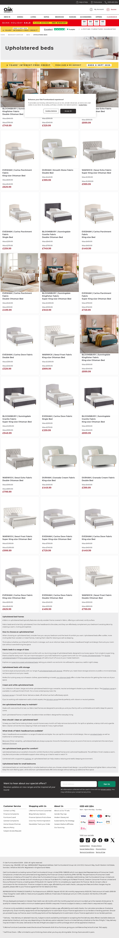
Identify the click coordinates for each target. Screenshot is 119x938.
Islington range (52, 699)
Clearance (112, 17)
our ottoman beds (63, 677)
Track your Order (44, 824)
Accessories (85, 17)
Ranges (72, 17)
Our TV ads (65, 810)
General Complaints (11, 821)
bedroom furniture (9, 743)
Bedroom (59, 17)
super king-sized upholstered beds (25, 662)
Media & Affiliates (66, 824)
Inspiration (46, 821)
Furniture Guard (9, 817)
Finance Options (35, 817)
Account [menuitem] (99, 9)
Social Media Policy (87, 849)
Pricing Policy (101, 849)
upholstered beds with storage (50, 671)
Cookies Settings (51, 111)
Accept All (68, 111)
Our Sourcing (59, 827)
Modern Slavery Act (61, 817)
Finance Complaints (11, 814)
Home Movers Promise (12, 824)
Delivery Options (39, 814)
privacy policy (106, 789)
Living (33, 17)
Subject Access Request (12, 831)
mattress (27, 759)
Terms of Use (100, 852)
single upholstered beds (91, 655)
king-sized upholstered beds (30, 658)
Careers (57, 824)
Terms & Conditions (87, 852)
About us (57, 810)
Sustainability (59, 821)
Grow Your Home (35, 821)
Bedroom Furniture (15, 35)
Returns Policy (8, 827)
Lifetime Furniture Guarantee (40, 810)
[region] (60, 105)
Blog (31, 814)
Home (3, 35)
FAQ (13, 810)
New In (7, 17)
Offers (99, 17)
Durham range (8, 695)
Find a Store (46, 817)
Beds (28, 35)
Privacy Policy (96, 846)
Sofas (46, 17)
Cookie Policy (85, 846)
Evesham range (109, 688)
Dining (20, 17)
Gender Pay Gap (60, 814)
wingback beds (96, 734)
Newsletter (33, 824)
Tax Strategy (69, 821)
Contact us (7, 810)
